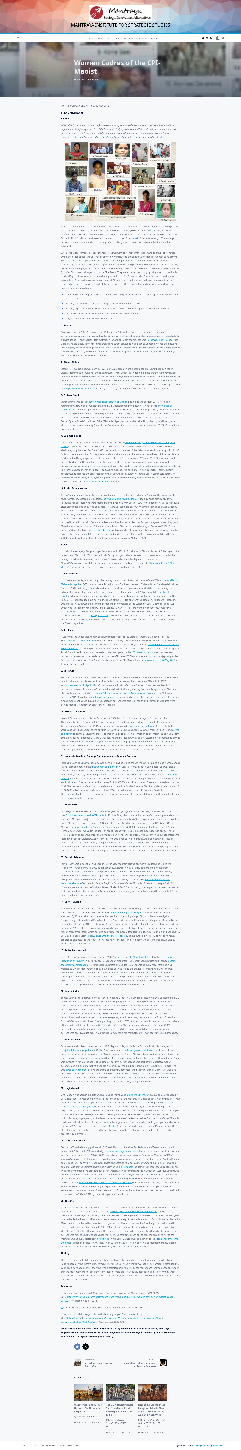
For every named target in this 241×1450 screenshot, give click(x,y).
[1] (151, 230)
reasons (69, 794)
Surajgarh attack (99, 615)
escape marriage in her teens (122, 1151)
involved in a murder (76, 1069)
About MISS (25, 1445)
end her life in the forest (142, 726)
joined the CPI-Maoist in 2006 (133, 957)
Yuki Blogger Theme (200, 1445)
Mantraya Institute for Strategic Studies (120, 25)
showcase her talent (160, 339)
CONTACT (155, 38)
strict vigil (104, 1238)
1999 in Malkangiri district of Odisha (108, 401)
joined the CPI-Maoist (138, 1094)
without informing (99, 481)
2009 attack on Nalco (143, 652)
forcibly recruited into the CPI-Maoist (85, 815)
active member (82, 827)
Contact (35, 1445)
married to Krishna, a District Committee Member (105, 1182)
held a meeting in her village (126, 912)
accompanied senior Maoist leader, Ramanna (133, 1211)
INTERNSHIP (129, 38)
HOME (84, 38)
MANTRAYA (80, 80)
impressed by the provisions (81, 388)
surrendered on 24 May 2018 (160, 660)
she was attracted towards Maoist (120, 498)
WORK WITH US (142, 38)
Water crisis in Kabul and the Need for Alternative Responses (88, 1408)
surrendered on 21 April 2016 (81, 685)
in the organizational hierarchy (141, 1050)
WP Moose (217, 1445)
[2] (118, 234)
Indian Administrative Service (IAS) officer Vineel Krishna (125, 693)
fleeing (112, 1126)
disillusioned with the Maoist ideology (108, 935)
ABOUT (92, 38)
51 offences (127, 1166)
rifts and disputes (102, 530)
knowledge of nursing (106, 696)
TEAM (99, 38)
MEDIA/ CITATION (114, 38)
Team (59, 1445)
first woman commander (104, 766)
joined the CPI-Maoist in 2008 (80, 640)
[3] (137, 237)
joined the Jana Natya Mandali (81, 1050)
